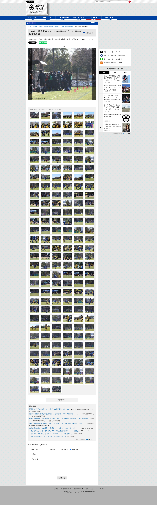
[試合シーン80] (45, 230)
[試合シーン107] (78, 266)
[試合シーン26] (45, 151)
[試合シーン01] (34, 115)
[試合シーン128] (45, 301)
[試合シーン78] (89, 221)
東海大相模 (64, 450)
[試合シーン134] (45, 310)
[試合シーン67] (34, 213)
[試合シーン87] (56, 239)
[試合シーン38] (45, 168)
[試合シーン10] (67, 124)
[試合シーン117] (56, 283)
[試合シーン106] (67, 266)
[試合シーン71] (78, 213)
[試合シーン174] (89, 363)
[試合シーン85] (34, 239)
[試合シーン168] (89, 354)
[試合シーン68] (45, 213)
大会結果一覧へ (90, 33)
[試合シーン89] (78, 239)
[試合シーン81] (56, 230)
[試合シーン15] (56, 133)
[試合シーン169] (34, 363)
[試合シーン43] (34, 177)
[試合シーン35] (78, 160)
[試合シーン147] (56, 327)
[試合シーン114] (89, 274)
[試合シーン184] (67, 380)
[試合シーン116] (45, 283)
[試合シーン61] (34, 204)
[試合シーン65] (78, 204)
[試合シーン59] (78, 195)
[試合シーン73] (34, 221)
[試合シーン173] (78, 363)
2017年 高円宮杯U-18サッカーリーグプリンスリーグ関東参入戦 (56, 26)
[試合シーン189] (56, 389)
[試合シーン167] (78, 354)
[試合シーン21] (56, 142)
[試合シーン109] (34, 274)
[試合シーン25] (34, 151)
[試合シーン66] (89, 204)
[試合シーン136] (67, 310)
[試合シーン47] (78, 177)
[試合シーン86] (45, 239)
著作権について (78, 489)
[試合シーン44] (45, 177)
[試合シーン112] (67, 274)
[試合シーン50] (45, 186)
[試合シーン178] (67, 372)
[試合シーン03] (56, 115)
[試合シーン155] (78, 336)
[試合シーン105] (56, 266)
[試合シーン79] (34, 230)
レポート (34, 26)
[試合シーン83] (78, 230)
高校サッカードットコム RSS (113, 62)
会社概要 (56, 489)
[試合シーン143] (78, 319)
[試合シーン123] (56, 292)
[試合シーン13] (34, 133)
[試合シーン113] (78, 274)
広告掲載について (66, 489)
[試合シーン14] (45, 133)
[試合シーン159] (56, 345)
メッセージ (35, 459)
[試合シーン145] (34, 327)
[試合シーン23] (78, 142)
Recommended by (81, 439)
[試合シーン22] (67, 142)
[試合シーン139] (34, 319)
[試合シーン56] (45, 195)
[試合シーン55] (34, 195)
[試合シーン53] (78, 186)
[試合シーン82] (67, 230)
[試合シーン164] (45, 354)
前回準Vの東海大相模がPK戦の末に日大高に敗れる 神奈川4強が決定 (51, 414)
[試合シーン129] (56, 301)
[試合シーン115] (34, 283)
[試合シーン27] (56, 151)
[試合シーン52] (67, 186)
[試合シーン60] (89, 195)
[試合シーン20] (45, 142)
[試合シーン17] (78, 133)
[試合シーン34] (67, 160)
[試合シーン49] (34, 186)
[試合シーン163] (34, 354)
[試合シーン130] (67, 301)
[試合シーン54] (89, 186)
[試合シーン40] (67, 168)
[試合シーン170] (45, 363)
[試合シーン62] (45, 204)
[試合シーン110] (45, 274)
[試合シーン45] (56, 177)
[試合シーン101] (78, 257)
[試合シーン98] (45, 257)
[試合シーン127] (34, 301)
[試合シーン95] (78, 248)
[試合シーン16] (67, 133)
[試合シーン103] (34, 266)
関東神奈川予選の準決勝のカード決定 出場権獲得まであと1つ (49, 409)
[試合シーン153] (56, 336)
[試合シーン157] (34, 345)
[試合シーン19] (34, 142)
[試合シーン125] (78, 292)
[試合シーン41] (78, 168)
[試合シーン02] (45, 115)
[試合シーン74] (45, 221)
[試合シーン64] (67, 204)
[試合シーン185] (78, 380)
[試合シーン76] (67, 221)
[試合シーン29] (78, 151)
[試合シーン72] (89, 213)
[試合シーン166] (67, 354)
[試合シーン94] (67, 248)
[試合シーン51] (56, 186)
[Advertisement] (92, 9)
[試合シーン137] (78, 310)
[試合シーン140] (45, 319)
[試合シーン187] (34, 389)
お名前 (34, 454)
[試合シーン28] (67, 151)
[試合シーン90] (89, 239)
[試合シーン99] (56, 257)
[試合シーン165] (56, 354)
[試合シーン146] (45, 327)
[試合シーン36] (89, 160)
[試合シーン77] (78, 221)
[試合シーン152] (45, 336)
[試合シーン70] (67, 213)
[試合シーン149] (78, 327)
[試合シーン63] (56, 204)
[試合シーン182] (45, 380)
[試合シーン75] (56, 221)
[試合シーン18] (89, 133)
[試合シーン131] (78, 301)
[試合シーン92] (45, 248)
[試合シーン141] (56, 319)
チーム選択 (35, 449)
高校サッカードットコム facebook (114, 55)
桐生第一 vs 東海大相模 (81, 26)
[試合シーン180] (89, 372)
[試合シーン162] (89, 345)
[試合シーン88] (67, 239)
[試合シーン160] (67, 345)
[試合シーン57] (56, 195)
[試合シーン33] (56, 160)
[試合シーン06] (89, 115)
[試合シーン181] (34, 380)
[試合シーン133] (34, 310)
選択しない (75, 450)
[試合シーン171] (56, 363)
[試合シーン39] (56, 168)
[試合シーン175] (34, 372)
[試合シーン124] (67, 292)
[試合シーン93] (56, 248)
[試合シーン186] (89, 380)
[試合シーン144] (89, 319)
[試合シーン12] (89, 124)
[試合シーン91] (34, 248)
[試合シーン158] (45, 345)
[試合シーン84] (89, 230)
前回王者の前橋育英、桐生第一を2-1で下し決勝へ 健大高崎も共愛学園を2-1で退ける (56, 423)
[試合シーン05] (78, 115)
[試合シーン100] (67, 257)
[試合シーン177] (56, 372)
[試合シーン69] (56, 213)
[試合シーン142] (67, 319)
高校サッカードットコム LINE (113, 59)
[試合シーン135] (56, 310)
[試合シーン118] (67, 283)
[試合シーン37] (34, 168)
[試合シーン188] (45, 389)
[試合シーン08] (45, 124)
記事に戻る (62, 400)
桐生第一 (54, 450)
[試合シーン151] (34, 336)
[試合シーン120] (89, 283)
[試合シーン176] (45, 372)
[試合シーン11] (78, 124)
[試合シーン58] (67, 195)
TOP (29, 26)
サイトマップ (99, 489)
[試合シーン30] (89, 151)
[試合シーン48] (89, 177)
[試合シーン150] (89, 327)
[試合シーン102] (89, 257)
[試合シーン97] (34, 257)
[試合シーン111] (56, 274)
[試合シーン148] (67, 327)
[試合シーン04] (67, 115)
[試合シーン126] (89, 292)
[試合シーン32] (45, 160)
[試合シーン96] (89, 248)
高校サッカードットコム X (112, 52)
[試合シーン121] (34, 292)
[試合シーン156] (89, 336)
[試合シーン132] (89, 301)
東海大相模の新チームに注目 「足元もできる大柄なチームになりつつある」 (54, 428)
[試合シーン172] (67, 363)
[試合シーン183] (56, 380)
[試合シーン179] (78, 372)
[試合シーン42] (89, 168)
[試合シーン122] (45, 292)
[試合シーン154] (67, 336)
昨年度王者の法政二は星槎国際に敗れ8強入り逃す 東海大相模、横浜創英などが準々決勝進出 (58, 418)
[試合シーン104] (45, 266)
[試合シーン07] (34, 124)
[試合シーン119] (78, 283)
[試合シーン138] (89, 310)
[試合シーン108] (89, 266)
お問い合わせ (89, 489)
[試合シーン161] (78, 345)
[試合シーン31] (34, 160)
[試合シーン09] (56, 124)
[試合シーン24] (89, 142)
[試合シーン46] (67, 177)
